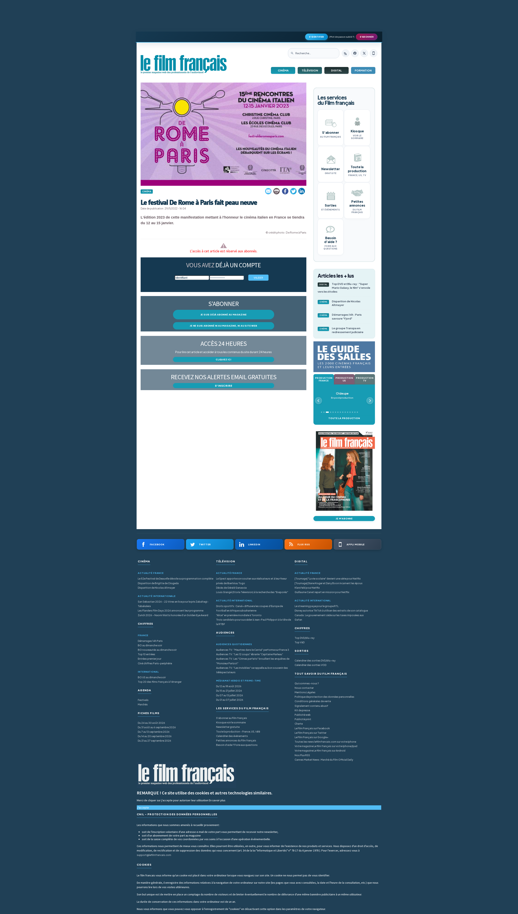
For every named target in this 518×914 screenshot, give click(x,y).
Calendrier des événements (232, 736)
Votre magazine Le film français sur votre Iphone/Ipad (326, 746)
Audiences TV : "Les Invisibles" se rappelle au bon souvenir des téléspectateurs (252, 670)
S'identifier (316, 37)
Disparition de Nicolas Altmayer (340, 303)
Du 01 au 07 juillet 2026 (229, 699)
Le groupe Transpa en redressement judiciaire (342, 330)
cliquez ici (223, 359)
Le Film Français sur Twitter (310, 732)
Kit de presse (302, 710)
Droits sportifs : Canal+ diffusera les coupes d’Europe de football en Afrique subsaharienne (249, 608)
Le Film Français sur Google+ (311, 737)
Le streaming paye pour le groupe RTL (317, 606)
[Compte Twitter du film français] (364, 53)
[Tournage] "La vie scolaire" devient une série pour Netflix (328, 578)
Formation (363, 70)
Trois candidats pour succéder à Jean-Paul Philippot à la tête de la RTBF (253, 622)
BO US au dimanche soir (152, 677)
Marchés (143, 704)
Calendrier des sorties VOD (310, 665)
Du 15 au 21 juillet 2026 (229, 690)
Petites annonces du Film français (236, 740)
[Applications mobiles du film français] (373, 53)
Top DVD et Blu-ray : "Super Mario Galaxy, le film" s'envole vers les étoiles (344, 287)
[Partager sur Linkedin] (301, 191)
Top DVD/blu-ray (304, 637)
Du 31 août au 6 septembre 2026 (157, 727)
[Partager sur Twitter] (293, 191)
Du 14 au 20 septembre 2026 (155, 736)
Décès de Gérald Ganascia (231, 587)
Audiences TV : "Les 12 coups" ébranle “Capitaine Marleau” (249, 654)
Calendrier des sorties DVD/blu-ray (315, 660)
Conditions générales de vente (313, 701)
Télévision (310, 70)
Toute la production (344, 418)
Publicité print (303, 719)
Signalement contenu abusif (311, 705)
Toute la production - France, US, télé (238, 731)
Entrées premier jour (149, 658)
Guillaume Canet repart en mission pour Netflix (322, 592)
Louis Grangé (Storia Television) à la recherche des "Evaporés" (252, 592)
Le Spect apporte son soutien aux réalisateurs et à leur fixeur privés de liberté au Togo (251, 581)
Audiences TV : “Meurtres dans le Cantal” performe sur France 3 (252, 649)
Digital (336, 70)
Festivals (143, 700)
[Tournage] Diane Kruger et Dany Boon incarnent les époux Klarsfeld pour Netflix (328, 585)
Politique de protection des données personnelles (324, 696)
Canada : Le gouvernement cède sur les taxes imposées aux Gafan (329, 617)
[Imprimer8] (276, 191)
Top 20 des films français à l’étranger (160, 681)
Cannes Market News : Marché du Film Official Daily (324, 759)
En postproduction (342, 395)
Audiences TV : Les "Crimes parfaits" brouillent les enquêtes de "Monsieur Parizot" (252, 661)
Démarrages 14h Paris (150, 640)
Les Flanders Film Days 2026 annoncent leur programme (170, 610)
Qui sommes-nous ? (307, 683)
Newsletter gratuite (228, 726)
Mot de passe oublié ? (342, 36)
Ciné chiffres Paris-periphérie (155, 663)
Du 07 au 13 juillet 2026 (229, 695)
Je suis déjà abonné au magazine (224, 314)
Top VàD (300, 642)
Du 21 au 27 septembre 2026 (154, 740)
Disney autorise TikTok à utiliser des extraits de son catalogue (331, 610)
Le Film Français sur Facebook (312, 728)
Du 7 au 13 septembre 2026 (154, 731)
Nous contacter (304, 687)
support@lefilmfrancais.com (154, 855)
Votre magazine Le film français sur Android (320, 750)
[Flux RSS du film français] (345, 53)
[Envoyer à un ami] (268, 191)
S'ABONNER (367, 37)
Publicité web (303, 714)
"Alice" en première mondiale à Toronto (239, 615)
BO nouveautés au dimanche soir (157, 649)
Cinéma (283, 70)
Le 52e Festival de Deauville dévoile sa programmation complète (175, 578)
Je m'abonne (344, 518)
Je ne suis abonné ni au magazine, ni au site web (223, 325)
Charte (299, 723)
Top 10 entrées (146, 654)
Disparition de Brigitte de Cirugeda (158, 583)
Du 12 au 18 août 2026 (228, 686)
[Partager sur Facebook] (285, 191)
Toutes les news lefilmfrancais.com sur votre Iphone (325, 741)
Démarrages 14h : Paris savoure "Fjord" (341, 316)
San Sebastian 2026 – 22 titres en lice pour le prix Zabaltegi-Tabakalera (173, 604)
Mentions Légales (305, 692)
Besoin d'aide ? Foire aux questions (237, 744)
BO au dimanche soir (150, 645)
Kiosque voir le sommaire (231, 722)
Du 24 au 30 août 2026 (151, 722)
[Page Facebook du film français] (355, 53)
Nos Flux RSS (302, 755)
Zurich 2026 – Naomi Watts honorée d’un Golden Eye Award (173, 615)
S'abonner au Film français (231, 718)
